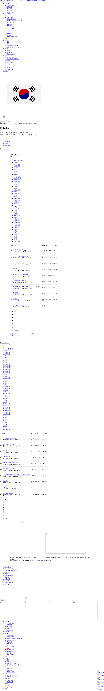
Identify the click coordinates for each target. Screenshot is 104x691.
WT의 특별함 (10, 623)
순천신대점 (17, 205)
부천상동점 (17, 179)
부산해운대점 (17, 178)
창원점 (16, 231)
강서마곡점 (17, 164)
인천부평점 (17, 220)
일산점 (16, 227)
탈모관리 (5, 574)
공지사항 (9, 685)
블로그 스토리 (7, 145)
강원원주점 (17, 166)
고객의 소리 (9, 687)
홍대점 (16, 239)
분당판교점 (17, 184)
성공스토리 (6, 141)
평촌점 (16, 236)
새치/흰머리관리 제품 (12, 665)
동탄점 (16, 172)
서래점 (16, 191)
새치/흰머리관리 (8, 575)
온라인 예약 (6, 678)
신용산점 (16, 208)
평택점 (16, 238)
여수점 (16, 214)
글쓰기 (12, 335)
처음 (15, 311)
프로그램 (5, 633)
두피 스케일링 (7, 567)
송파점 (16, 195)
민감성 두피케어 (8, 568)
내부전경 (9, 628)
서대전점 (16, 202)
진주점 (16, 229)
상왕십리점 (17, 190)
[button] (52, 592)
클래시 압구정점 (18, 160)
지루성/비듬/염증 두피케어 (11, 570)
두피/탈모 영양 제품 (12, 663)
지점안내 (5, 656)
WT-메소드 (6, 621)
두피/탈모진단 (7, 572)
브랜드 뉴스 (9, 630)
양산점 (16, 212)
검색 (33, 333)
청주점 (16, 234)
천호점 (16, 232)
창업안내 (5, 688)
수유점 (16, 196)
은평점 (16, 217)
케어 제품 (6, 584)
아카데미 (9, 626)
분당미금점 (17, 181)
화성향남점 (17, 241)
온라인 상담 (9, 682)
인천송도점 (17, 222)
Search (34, 123)
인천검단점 (17, 219)
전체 (15, 159)
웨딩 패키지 (6, 580)
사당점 (16, 186)
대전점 (16, 171)
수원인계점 (17, 200)
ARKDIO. (37, 560)
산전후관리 (6, 579)
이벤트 (5, 673)
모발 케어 (6, 577)
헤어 (7, 661)
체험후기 (5, 143)
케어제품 (5, 658)
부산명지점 (17, 176)
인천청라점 (17, 226)
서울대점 (16, 193)
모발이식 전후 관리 (8, 582)
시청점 (16, 207)
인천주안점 (17, 224)
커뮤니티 (5, 666)
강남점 (16, 162)
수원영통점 (17, 198)
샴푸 (7, 660)
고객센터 (5, 683)
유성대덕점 (17, 215)
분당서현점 (17, 183)
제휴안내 (9, 625)
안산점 (16, 210)
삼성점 (16, 188)
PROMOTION (10, 675)
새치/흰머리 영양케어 (12, 676)
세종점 (16, 203)
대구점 (16, 169)
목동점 (16, 174)
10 (14, 327)
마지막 (16, 330)
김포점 (16, 167)
